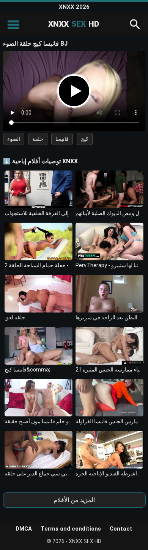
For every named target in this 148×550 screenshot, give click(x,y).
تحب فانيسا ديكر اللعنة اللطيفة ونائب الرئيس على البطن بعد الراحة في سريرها (110, 317)
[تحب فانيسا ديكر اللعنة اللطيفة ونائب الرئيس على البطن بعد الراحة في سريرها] (110, 293)
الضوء (13, 139)
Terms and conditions (71, 528)
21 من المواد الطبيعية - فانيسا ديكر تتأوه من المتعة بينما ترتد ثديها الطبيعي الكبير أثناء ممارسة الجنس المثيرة (110, 370)
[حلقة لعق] (39, 293)
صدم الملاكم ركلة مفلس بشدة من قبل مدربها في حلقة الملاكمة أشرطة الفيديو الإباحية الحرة (110, 473)
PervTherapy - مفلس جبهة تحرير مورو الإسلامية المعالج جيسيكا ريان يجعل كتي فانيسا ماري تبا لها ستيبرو (110, 265)
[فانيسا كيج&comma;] (39, 346)
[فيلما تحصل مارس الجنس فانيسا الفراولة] (110, 398)
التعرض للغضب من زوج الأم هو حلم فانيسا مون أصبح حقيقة (39, 421)
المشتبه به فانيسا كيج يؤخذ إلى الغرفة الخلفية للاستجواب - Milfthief (39, 213)
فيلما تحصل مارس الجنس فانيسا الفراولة (110, 421)
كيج (84, 139)
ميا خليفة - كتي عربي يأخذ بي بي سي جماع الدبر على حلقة (39, 473)
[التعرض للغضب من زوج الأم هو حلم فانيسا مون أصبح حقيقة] (39, 398)
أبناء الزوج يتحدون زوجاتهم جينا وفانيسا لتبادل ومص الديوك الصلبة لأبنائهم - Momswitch (110, 213)
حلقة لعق (15, 317)
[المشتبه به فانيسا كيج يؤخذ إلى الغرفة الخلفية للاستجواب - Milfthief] (39, 189)
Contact (121, 528)
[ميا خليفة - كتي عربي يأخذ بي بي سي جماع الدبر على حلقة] (39, 450)
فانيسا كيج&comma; (27, 370)
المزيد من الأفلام (74, 500)
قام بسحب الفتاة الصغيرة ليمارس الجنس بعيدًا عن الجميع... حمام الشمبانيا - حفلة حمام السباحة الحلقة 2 (39, 265)
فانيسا (62, 139)
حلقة (37, 139)
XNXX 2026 (74, 6)
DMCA (24, 528)
